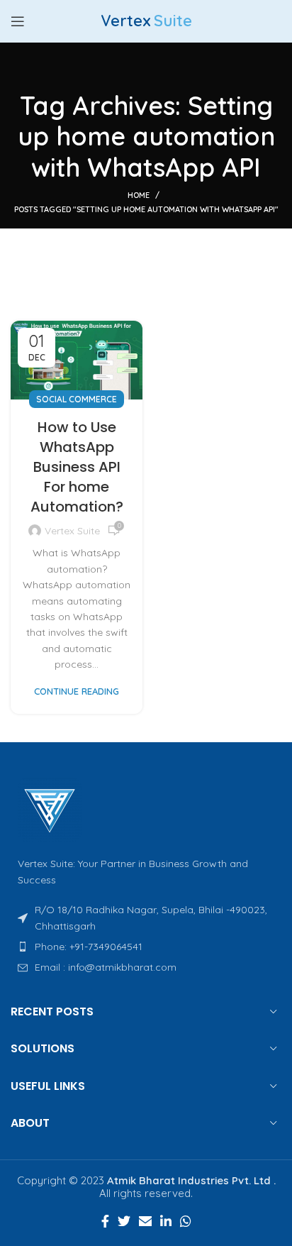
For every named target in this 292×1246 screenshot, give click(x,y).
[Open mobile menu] (18, 21)
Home (139, 195)
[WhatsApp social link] (186, 1221)
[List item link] (146, 946)
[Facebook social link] (105, 1221)
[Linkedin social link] (166, 1221)
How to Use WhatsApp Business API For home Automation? (76, 467)
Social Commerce (76, 399)
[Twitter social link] (124, 1221)
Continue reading (76, 691)
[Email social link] (145, 1221)
